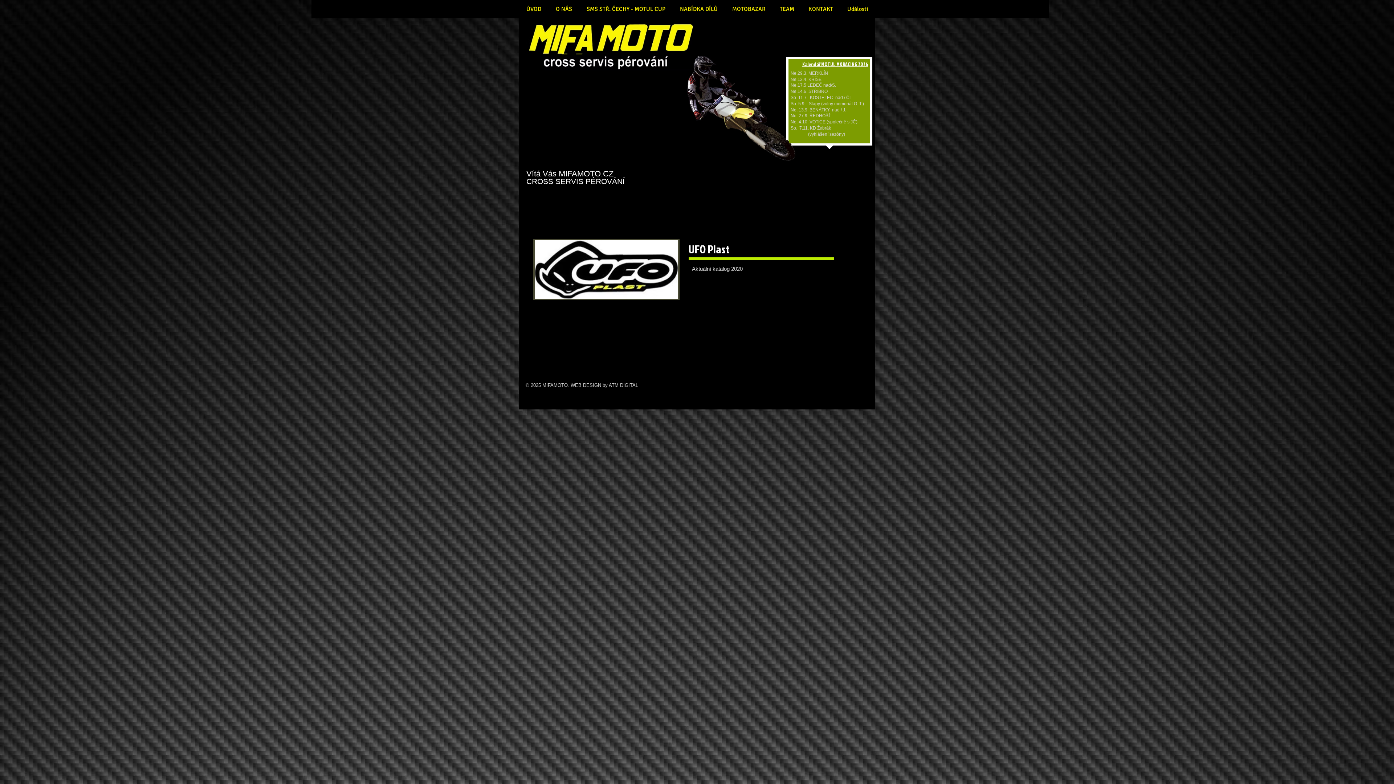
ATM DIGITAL (623, 385)
